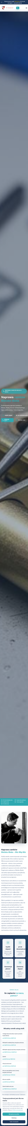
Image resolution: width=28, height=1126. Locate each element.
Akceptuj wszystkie (14, 1114)
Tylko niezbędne (14, 1121)
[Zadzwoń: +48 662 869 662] (17, 8)
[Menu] (26, 7)
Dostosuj (14, 1118)
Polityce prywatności (18, 1110)
